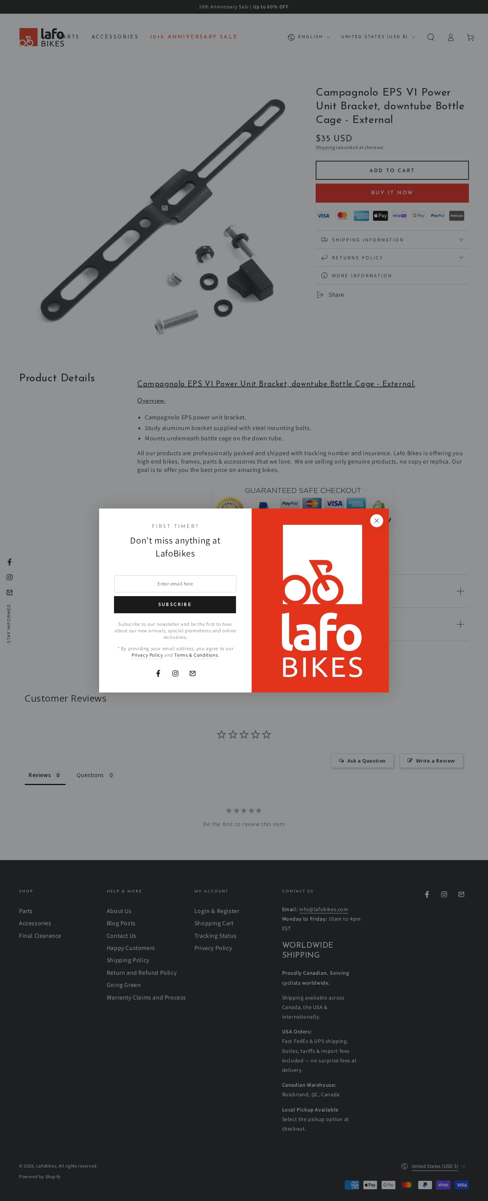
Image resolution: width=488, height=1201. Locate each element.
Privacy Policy (147, 655)
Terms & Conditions (196, 655)
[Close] (376, 520)
